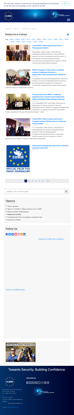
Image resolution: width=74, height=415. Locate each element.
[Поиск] (66, 191)
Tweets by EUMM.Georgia (15, 290)
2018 (66, 39)
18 (48, 181)
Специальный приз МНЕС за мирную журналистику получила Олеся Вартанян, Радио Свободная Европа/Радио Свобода (48, 96)
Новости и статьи (29, 29)
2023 (35, 42)
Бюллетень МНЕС (14, 220)
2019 (12, 42)
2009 (17, 39)
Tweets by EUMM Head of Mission (51, 239)
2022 (29, 42)
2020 (18, 42)
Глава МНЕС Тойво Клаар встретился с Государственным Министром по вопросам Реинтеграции (49, 121)
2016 (55, 39)
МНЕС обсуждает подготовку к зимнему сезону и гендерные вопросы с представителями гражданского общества (49, 72)
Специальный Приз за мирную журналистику (24, 217)
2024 (41, 42)
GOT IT (66, 3)
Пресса (17, 29)
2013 (39, 39)
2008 (11, 39)
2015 (50, 39)
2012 (33, 39)
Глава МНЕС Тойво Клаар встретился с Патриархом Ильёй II (47, 47)
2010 (23, 39)
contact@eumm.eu (13, 407)
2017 (61, 39)
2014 (44, 39)
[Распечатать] (68, 35)
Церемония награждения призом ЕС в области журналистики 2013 (50, 147)
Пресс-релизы (12, 206)
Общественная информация (18, 212)
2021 (24, 42)
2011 (28, 39)
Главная (8, 29)
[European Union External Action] (43, 391)
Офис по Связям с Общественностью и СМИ (24, 209)
